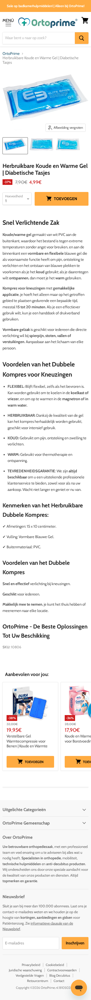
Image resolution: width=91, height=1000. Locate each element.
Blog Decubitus (59, 975)
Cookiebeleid (55, 965)
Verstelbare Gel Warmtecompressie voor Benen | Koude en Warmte (27, 741)
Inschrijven (75, 943)
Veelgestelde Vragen (30, 975)
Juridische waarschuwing (25, 970)
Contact (59, 981)
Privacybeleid (31, 965)
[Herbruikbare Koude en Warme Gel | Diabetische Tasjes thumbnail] (15, 146)
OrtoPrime (11, 54)
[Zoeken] (81, 38)
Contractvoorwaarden (62, 970)
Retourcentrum (37, 981)
